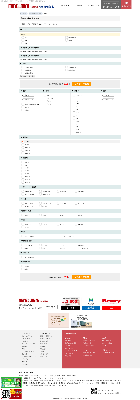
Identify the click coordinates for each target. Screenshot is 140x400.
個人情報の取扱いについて (30, 356)
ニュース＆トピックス (28, 344)
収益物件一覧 (87, 343)
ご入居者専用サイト (28, 351)
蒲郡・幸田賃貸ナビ (46, 336)
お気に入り (43, 356)
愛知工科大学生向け (46, 341)
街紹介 (24, 349)
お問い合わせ (50, 307)
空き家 (104, 345)
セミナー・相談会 (107, 343)
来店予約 (24, 362)
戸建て (42, 351)
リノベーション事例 (71, 351)
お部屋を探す (65, 5)
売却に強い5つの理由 (89, 352)
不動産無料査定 (88, 355)
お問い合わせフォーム (108, 352)
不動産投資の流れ (88, 345)
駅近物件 (43, 349)
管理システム (69, 356)
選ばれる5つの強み (89, 340)
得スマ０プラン (45, 338)
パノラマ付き (44, 354)
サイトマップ (26, 364)
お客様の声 (25, 341)
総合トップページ (27, 336)
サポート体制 (69, 353)
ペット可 (43, 346)
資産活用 (79, 5)
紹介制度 (24, 354)
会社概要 (24, 346)
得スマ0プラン (69, 348)
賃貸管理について (70, 340)
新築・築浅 (43, 344)
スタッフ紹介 (26, 338)
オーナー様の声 (106, 340)
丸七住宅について (93, 5)
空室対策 (67, 345)
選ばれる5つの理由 (70, 343)
